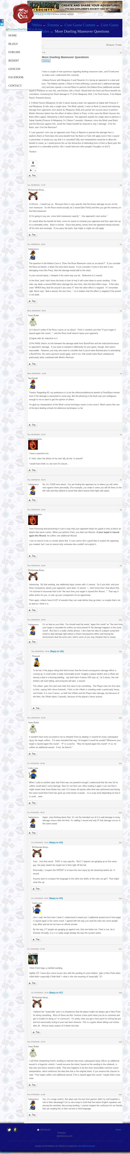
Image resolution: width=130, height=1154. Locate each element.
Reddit (13, 60)
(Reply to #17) (56, 992)
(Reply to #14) (56, 842)
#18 (120, 993)
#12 (120, 718)
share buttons (6, 1152)
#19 (120, 1042)
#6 (121, 435)
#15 (120, 843)
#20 (120, 1095)
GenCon (14, 69)
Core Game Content (80, 25)
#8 (121, 510)
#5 (121, 373)
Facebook (16, 77)
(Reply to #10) (57, 651)
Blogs (13, 43)
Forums (14, 52)
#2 (121, 185)
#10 (120, 620)
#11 (120, 651)
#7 (121, 480)
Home (12, 35)
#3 (121, 244)
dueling (46, 61)
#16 (120, 898)
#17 (120, 949)
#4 (121, 311)
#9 (121, 566)
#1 (121, 53)
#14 (120, 813)
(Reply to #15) (56, 898)
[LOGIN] (46, 14)
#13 (120, 763)
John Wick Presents (86, 1146)
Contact (15, 85)
